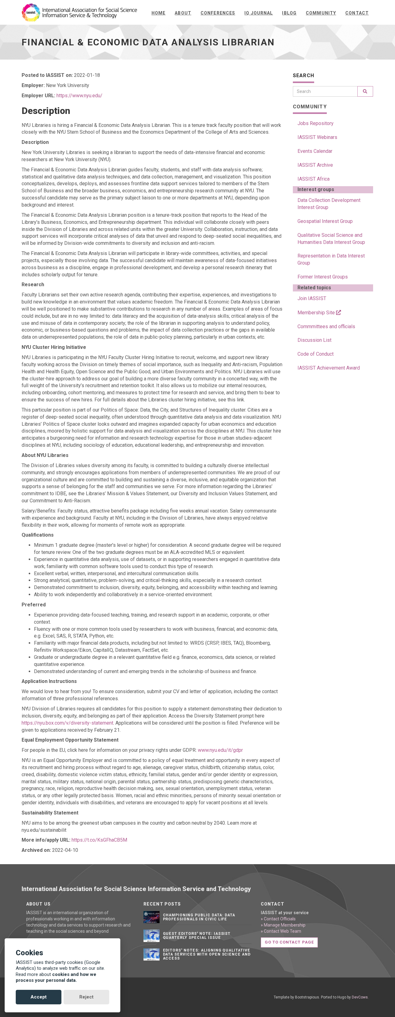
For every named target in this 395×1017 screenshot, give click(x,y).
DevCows (360, 997)
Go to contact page (289, 942)
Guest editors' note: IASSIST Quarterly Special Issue (197, 935)
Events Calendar (314, 151)
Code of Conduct (315, 354)
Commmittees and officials (326, 326)
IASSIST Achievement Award (328, 368)
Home (158, 12)
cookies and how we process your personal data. (56, 977)
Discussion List (314, 340)
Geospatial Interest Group (325, 221)
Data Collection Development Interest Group (328, 203)
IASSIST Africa (313, 179)
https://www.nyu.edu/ (79, 95)
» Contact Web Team (281, 931)
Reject (86, 997)
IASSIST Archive (315, 165)
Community (321, 12)
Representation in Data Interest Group (331, 259)
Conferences (218, 12)
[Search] (365, 91)
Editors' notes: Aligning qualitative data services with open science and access (207, 954)
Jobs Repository (315, 123)
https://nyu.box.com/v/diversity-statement (67, 723)
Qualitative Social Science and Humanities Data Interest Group (331, 238)
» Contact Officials (278, 918)
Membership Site (316, 313)
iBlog (289, 12)
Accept (39, 997)
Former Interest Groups (322, 277)
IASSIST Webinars (317, 137)
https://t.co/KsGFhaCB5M (99, 840)
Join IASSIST (311, 298)
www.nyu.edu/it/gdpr (220, 750)
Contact (357, 12)
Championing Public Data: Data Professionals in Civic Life (199, 917)
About (183, 12)
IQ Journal (258, 12)
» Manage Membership (283, 925)
